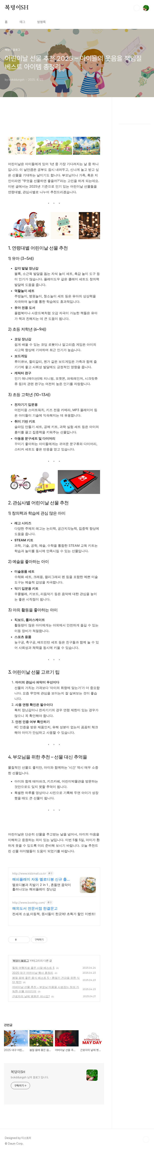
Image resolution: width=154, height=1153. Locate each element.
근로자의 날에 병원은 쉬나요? (31, 996)
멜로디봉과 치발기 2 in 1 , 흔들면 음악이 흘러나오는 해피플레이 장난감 (41, 887)
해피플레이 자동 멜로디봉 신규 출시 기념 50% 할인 (41, 879)
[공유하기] (20, 940)
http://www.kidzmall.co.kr (29, 873)
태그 (22, 22)
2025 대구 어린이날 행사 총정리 (32, 972)
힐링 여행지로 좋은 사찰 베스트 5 (33, 967)
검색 (137, 8)
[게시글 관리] (25, 940)
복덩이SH (16, 8)
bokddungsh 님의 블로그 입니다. (30, 1077)
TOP (146, 1139)
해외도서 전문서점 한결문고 (35, 908)
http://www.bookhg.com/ (28, 902)
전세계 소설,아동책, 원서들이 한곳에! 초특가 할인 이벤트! (53, 914)
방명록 (41, 22)
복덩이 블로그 (21, 960)
